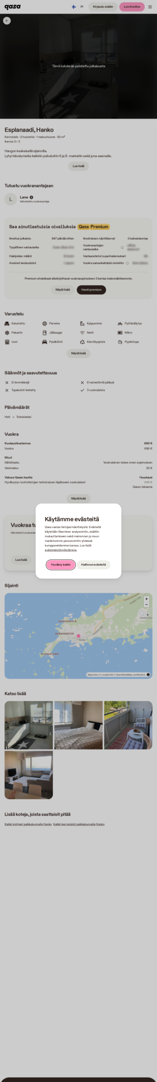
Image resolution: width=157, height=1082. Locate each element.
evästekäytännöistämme (61, 550)
